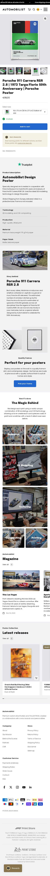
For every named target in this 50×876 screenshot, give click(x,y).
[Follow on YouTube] (24, 787)
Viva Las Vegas (10, 595)
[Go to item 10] (35, 71)
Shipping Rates (9, 767)
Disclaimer (32, 747)
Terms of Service (34, 739)
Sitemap (31, 751)
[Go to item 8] (19, 71)
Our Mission (7, 734)
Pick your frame (25, 384)
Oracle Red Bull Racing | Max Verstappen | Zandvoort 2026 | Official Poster (18, 687)
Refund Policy (33, 734)
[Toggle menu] (45, 9)
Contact (6, 775)
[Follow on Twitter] (11, 787)
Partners (6, 743)
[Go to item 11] (43, 71)
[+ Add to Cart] (36, 678)
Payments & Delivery (10, 763)
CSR (4, 747)
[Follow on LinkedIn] (30, 787)
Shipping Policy (34, 743)
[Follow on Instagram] (17, 787)
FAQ (4, 779)
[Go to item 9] (27, 71)
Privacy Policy (33, 730)
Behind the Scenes (10, 739)
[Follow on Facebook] (4, 787)
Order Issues (7, 771)
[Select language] (39, 9)
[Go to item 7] (11, 71)
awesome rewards (25, 143)
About (5, 730)
